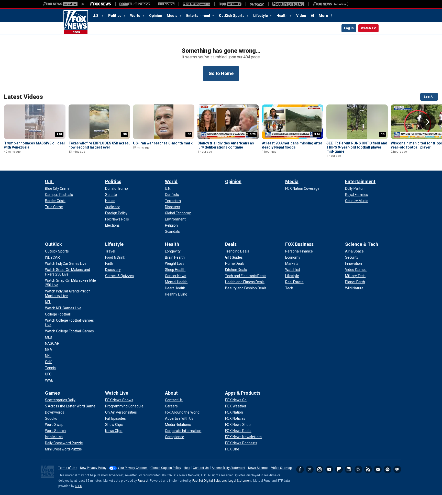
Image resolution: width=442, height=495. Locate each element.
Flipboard (339, 469)
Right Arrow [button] (427, 122)
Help (187, 468)
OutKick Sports (232, 16)
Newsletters (378, 469)
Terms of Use (67, 468)
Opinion (155, 16)
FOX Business (299, 244)
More (323, 16)
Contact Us (201, 468)
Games (52, 393)
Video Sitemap (281, 468)
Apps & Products (242, 393)
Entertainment (198, 16)
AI (312, 16)
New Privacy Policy (93, 468)
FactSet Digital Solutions (209, 480)
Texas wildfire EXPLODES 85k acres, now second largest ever (99, 145)
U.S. (96, 16)
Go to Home (221, 73)
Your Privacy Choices (133, 468)
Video (301, 16)
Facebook (300, 469)
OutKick (53, 244)
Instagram (319, 469)
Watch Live (116, 393)
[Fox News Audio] (196, 4)
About (171, 393)
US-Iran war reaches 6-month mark (163, 143)
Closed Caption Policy (165, 468)
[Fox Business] (134, 4)
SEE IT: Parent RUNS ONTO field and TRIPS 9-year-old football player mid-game (356, 147)
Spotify (387, 469)
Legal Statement (240, 480)
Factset (143, 480)
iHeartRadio (397, 469)
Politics (115, 16)
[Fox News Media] (100, 4)
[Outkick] (257, 4)
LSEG (78, 486)
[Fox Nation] (166, 4)
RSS (368, 469)
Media (172, 16)
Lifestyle (261, 16)
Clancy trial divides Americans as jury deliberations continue (225, 145)
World (135, 16)
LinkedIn (348, 469)
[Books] (330, 4)
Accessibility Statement (228, 468)
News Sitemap (258, 468)
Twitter (310, 469)
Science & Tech (361, 244)
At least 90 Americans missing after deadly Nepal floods (292, 145)
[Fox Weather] (229, 4)
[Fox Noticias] (288, 4)
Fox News (75, 22)
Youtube (329, 469)
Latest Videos (23, 96)
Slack (358, 469)
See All (429, 97)
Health (282, 16)
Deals (231, 244)
